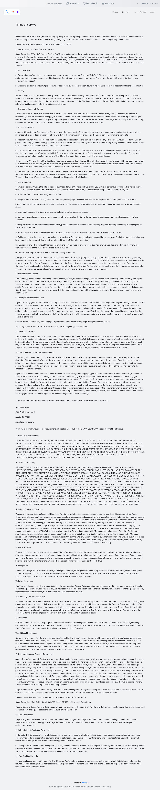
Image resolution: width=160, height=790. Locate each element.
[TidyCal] (7, 12)
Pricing (115, 12)
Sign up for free (140, 12)
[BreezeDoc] (17, 12)
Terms (103, 787)
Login (152, 12)
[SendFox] (13, 12)
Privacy (108, 787)
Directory (126, 12)
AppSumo (59, 787)
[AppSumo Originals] (80, 782)
